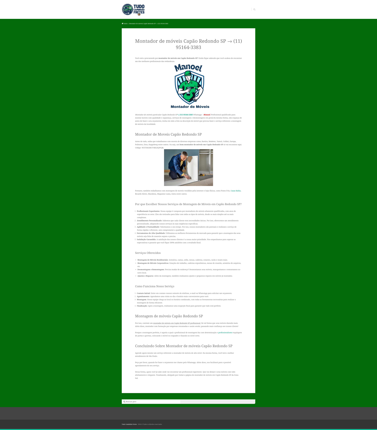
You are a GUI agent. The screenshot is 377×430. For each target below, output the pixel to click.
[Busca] (252, 7)
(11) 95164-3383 (186, 114)
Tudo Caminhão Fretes (129, 424)
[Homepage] (133, 9)
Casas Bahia (236, 191)
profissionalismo (225, 332)
